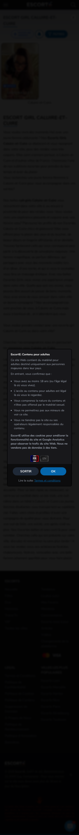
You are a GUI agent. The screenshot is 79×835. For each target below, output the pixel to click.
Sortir (25, 471)
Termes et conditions (47, 481)
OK (53, 471)
